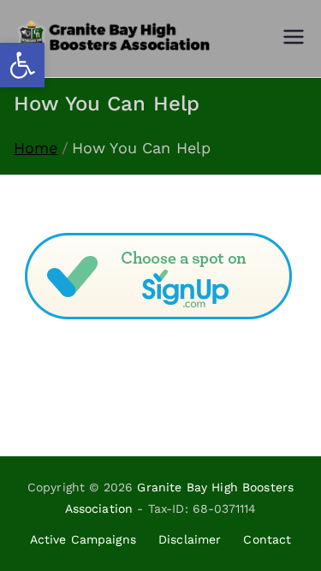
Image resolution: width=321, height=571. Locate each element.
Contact (267, 539)
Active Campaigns (83, 539)
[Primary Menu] (293, 38)
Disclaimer (190, 539)
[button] (22, 65)
